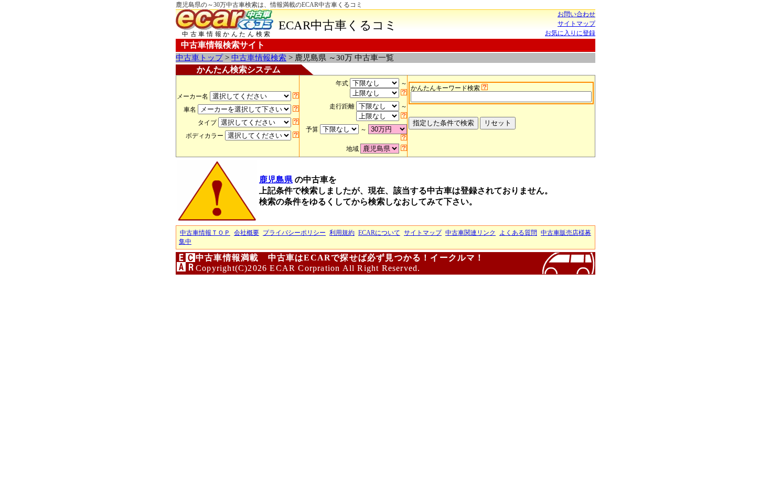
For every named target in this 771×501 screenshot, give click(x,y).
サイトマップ (576, 23)
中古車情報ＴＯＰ (205, 232)
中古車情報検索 (258, 57)
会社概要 (246, 232)
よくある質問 (518, 232)
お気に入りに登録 (570, 33)
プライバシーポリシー (294, 232)
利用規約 (342, 232)
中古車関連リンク (470, 232)
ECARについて (379, 232)
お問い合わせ (576, 14)
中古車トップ (199, 57)
